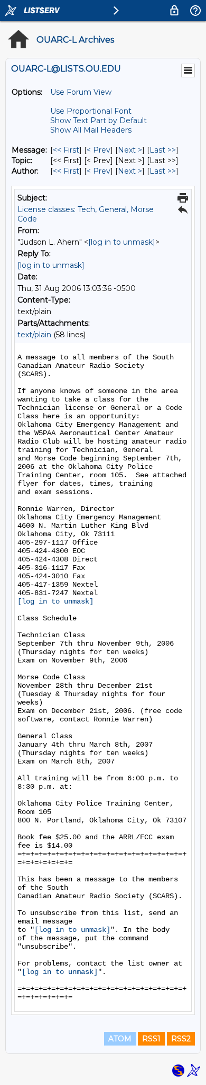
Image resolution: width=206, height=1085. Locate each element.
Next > (130, 150)
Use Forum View (80, 92)
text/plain (34, 334)
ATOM (120, 1038)
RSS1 (151, 1038)
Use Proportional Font (91, 111)
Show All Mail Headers (91, 130)
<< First (66, 150)
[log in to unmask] (121, 242)
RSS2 (181, 1038)
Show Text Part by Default (98, 120)
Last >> (162, 150)
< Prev (98, 150)
